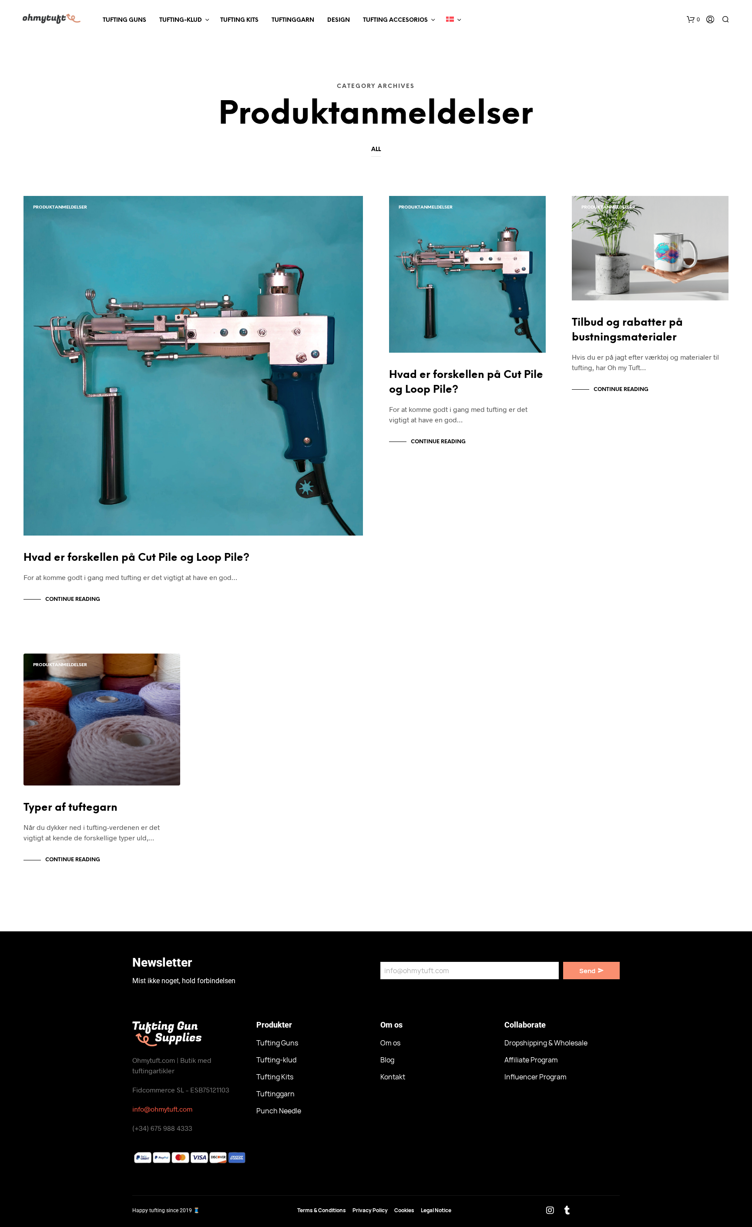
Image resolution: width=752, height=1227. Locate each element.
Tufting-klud (180, 20)
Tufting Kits (239, 20)
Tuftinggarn (293, 20)
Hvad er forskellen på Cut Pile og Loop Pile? (136, 558)
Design (338, 20)
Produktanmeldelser (60, 207)
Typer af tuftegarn (71, 807)
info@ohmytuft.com (162, 1109)
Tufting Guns (124, 20)
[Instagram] (550, 1210)
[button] (693, 19)
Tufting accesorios (395, 20)
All (376, 149)
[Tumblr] (567, 1210)
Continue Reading (72, 599)
